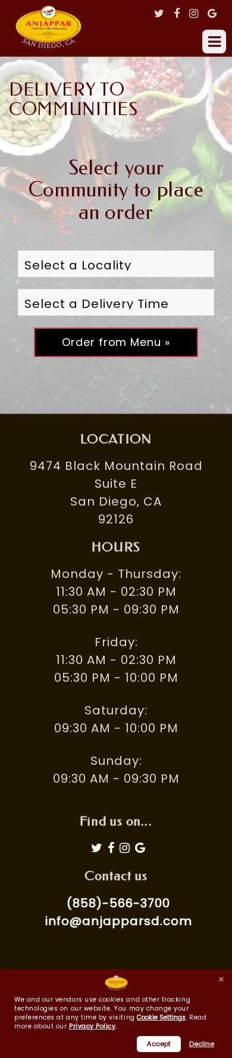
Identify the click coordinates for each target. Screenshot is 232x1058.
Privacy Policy (92, 1026)
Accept (159, 1044)
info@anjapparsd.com (118, 921)
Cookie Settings (161, 1017)
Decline (201, 1044)
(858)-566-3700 (118, 903)
